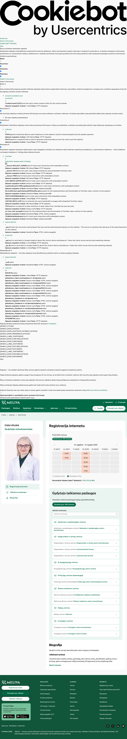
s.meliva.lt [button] (8, 237)
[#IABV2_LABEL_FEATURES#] (11, 344)
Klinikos (16, 408)
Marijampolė (74, 710)
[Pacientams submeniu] (45, 408)
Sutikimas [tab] (3, 38)
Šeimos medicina (46, 685)
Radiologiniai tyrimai (47, 702)
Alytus (72, 706)
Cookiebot (52, 323)
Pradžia (3, 415)
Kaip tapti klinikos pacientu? (110, 689)
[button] (66, 98)
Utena (72, 714)
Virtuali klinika (71, 408)
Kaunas (72, 689)
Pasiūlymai (103, 702)
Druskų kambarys (46, 698)
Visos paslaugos (45, 718)
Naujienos (103, 694)
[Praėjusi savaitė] (54, 445)
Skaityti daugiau (55, 665)
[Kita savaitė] (116, 445)
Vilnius (72, 685)
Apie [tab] (1, 46)
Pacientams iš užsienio (108, 710)
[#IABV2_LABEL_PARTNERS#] (11, 351)
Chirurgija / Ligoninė (47, 706)
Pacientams (39, 408)
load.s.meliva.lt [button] (10, 223)
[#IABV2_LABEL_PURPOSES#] (11, 336)
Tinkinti (23, 398)
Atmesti (3, 398)
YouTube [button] (8, 158)
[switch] (0, 66)
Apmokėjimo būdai (106, 706)
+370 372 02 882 (88, 480)
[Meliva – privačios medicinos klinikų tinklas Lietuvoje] (10, 402)
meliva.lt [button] (8, 131)
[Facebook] (113, 726)
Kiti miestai (74, 718)
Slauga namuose (105, 718)
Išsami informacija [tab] (6, 41)
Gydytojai (27, 408)
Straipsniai (103, 698)
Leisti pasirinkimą (12, 398)
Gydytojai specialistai (48, 689)
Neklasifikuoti (6, 250)
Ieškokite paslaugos (59, 510)
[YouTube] (123, 726)
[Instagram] (108, 726)
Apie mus (54, 408)
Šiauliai (72, 698)
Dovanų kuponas (105, 714)
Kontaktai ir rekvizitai (17, 726)
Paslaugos (5, 408)
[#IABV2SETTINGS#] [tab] (8, 43)
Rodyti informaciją (7, 79)
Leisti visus (30, 398)
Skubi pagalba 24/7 (47, 714)
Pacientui (103, 681)
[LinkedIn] (118, 726)
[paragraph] (63, 376)
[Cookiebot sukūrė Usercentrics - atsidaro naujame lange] (63, 18)
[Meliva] (16, 682)
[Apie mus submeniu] (60, 408)
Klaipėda (73, 694)
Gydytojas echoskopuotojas (18, 429)
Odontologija (45, 694)
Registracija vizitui (106, 685)
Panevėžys (73, 702)
